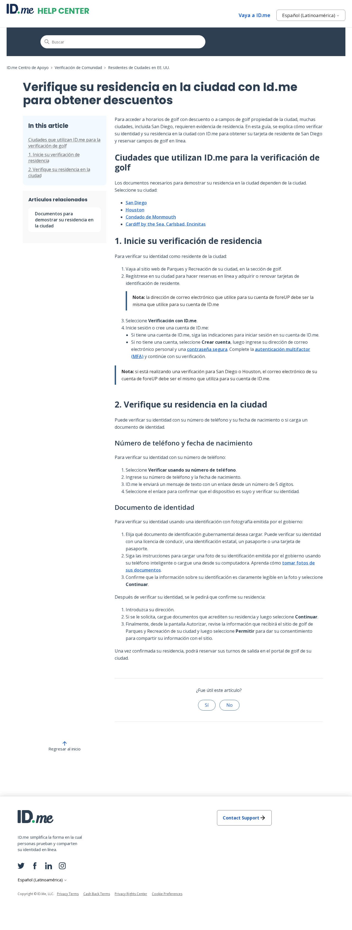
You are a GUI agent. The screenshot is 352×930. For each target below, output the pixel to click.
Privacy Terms (68, 894)
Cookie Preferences (167, 894)
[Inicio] (48, 9)
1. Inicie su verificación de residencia (54, 158)
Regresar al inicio (64, 749)
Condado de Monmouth (151, 217)
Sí (207, 705)
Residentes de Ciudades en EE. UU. (139, 67)
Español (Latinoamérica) (309, 15)
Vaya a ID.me (254, 15)
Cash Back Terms (96, 894)
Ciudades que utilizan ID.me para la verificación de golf (64, 143)
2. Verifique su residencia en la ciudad (59, 172)
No (229, 705)
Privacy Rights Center (131, 894)
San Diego (136, 203)
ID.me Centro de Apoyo (28, 67)
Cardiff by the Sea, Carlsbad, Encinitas (166, 224)
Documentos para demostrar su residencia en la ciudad (64, 220)
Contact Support (241, 818)
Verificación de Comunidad (78, 67)
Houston (135, 210)
